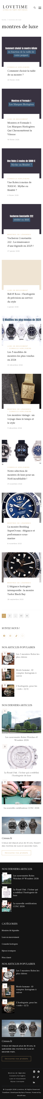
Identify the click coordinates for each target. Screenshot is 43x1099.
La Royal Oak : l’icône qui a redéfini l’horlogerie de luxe (25, 892)
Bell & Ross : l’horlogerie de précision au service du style (21, 298)
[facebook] (4, 636)
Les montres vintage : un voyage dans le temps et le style (21, 419)
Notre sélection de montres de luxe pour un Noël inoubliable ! (20, 475)
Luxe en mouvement (17, 119)
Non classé (6, 957)
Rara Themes (26, 1092)
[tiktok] (16, 636)
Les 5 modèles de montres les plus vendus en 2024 (20, 356)
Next (27, 616)
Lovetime (20, 1089)
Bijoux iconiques (9, 951)
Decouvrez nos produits (16, 853)
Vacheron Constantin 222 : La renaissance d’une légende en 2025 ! (20, 242)
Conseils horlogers (18, 67)
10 (21, 616)
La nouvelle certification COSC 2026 (21, 808)
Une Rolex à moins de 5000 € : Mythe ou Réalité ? (19, 186)
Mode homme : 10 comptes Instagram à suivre (26, 673)
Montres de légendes (19, 234)
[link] (22, 636)
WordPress (21, 1095)
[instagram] (10, 636)
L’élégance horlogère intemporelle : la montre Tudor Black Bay (20, 590)
